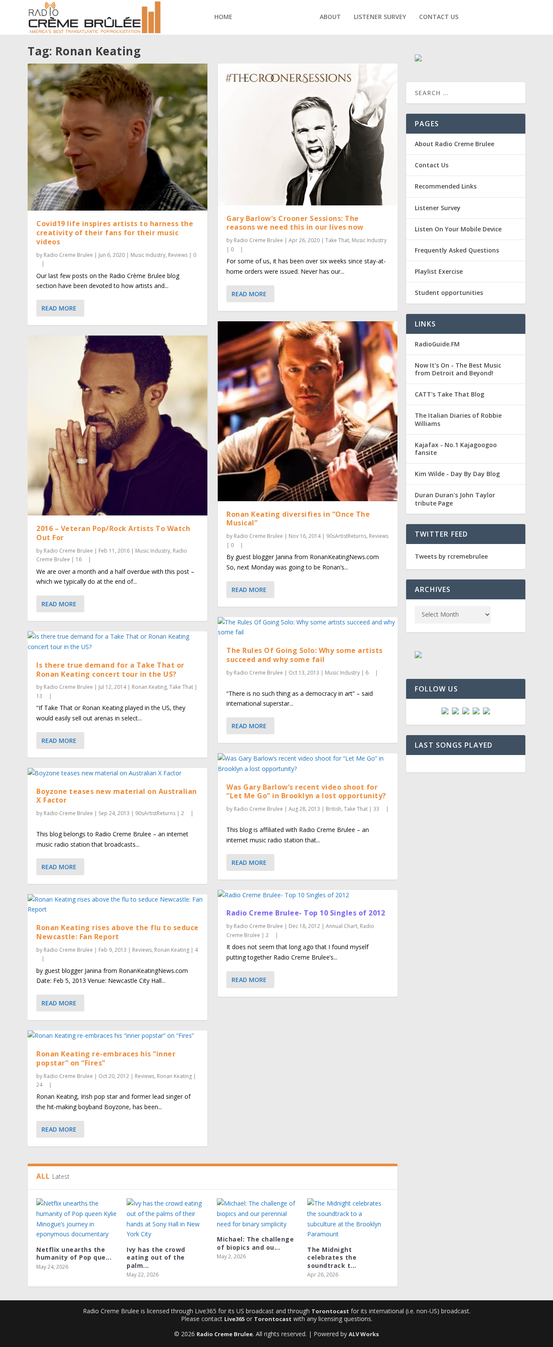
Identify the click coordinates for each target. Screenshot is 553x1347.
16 (79, 559)
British (333, 809)
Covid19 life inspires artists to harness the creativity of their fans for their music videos (114, 232)
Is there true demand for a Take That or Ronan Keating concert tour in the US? (110, 669)
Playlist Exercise (439, 271)
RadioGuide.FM (437, 344)
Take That (181, 687)
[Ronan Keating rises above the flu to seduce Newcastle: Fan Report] (117, 904)
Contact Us (438, 17)
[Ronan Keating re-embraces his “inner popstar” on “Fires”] (117, 1035)
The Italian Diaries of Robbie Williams (458, 419)
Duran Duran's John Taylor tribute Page (455, 499)
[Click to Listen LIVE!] (418, 59)
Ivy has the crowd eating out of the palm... (156, 1257)
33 (377, 809)
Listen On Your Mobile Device (458, 229)
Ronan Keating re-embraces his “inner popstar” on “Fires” (105, 1058)
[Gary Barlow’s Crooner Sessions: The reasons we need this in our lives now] (307, 134)
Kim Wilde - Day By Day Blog (457, 474)
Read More (58, 308)
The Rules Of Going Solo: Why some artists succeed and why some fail (304, 655)
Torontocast (330, 1311)
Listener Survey (380, 17)
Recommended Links (446, 186)
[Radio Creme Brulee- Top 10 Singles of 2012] (307, 895)
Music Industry (147, 255)
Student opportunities (449, 292)
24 (40, 1084)
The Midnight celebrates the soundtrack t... (331, 1257)
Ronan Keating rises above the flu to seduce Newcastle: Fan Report (117, 932)
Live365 (234, 1319)
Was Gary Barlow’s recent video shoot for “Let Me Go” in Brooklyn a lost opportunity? (306, 791)
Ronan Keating (149, 687)
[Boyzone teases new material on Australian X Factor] (117, 773)
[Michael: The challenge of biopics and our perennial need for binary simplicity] (258, 1213)
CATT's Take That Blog (449, 394)
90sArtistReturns (155, 813)
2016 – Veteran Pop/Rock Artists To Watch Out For (113, 533)
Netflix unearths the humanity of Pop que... (73, 1253)
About (330, 17)
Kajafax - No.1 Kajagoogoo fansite (456, 449)
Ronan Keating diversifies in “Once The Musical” (298, 518)
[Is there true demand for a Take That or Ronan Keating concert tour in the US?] (117, 641)
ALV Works (364, 1334)
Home (223, 17)
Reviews (178, 255)
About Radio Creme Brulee (454, 144)
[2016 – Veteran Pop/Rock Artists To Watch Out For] (117, 425)
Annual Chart (341, 926)
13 (40, 696)
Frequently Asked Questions (457, 250)
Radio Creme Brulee (68, 255)
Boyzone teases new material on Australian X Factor (116, 796)
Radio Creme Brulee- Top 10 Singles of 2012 (305, 913)
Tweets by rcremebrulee (451, 556)
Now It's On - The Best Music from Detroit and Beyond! (458, 369)
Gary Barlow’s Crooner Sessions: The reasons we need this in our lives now (295, 223)
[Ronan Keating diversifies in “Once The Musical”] (307, 411)
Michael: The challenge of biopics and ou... (255, 1243)
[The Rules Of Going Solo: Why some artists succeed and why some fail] (307, 627)
